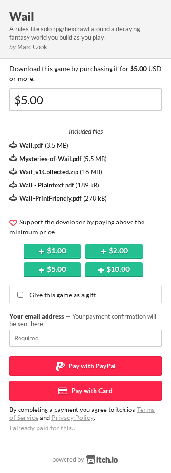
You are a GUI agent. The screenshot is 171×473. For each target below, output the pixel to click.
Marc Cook (32, 47)
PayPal (91, 366)
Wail (22, 16)
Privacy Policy (72, 417)
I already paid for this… (43, 428)
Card (91, 390)
